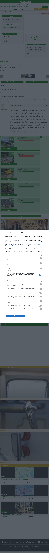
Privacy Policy (32, 320)
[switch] (40, 258)
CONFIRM (15, 315)
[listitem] (24, 255)
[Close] (46, 233)
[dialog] (24, 276)
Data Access (24, 320)
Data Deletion (17, 320)
